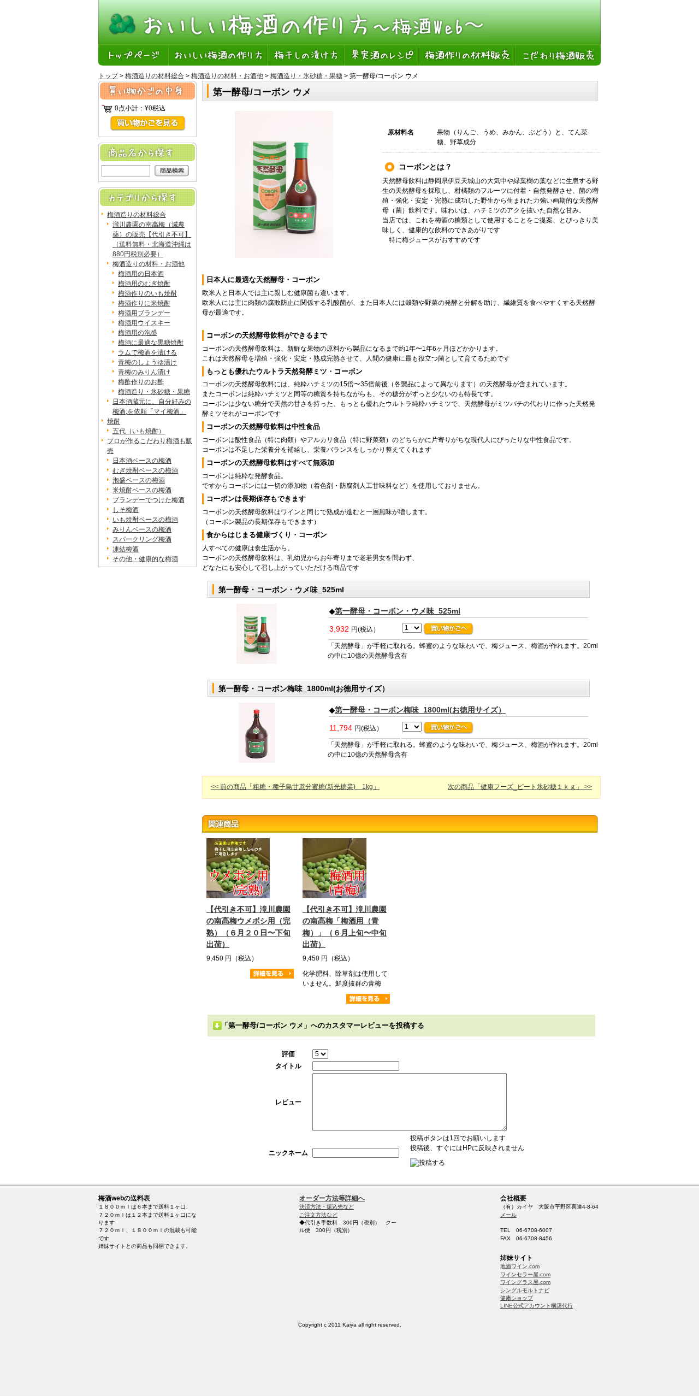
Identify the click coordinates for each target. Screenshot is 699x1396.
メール (508, 1215)
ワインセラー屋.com (525, 1274)
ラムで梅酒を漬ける (147, 352)
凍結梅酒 (125, 549)
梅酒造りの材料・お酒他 (227, 76)
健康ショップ (516, 1298)
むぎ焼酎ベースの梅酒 (145, 470)
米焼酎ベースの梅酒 (141, 490)
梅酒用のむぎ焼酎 (144, 283)
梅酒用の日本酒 (141, 274)
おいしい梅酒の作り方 (218, 55)
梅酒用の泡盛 (137, 333)
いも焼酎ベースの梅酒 (145, 519)
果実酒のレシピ (382, 55)
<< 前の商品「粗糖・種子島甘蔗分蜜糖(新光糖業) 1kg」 (295, 787)
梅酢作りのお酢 (141, 382)
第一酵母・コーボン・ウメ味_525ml (397, 610)
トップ (108, 76)
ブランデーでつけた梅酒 (148, 500)
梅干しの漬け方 (306, 55)
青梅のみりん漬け (144, 372)
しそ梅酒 (125, 510)
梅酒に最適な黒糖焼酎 (150, 342)
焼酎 (113, 421)
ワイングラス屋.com (525, 1282)
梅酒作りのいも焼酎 (147, 293)
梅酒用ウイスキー (144, 323)
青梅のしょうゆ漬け (147, 362)
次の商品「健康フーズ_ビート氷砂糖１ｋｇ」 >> (520, 787)
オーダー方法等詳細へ (332, 1198)
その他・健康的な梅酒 (145, 559)
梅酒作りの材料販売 (468, 55)
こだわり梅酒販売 (558, 55)
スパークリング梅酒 (141, 539)
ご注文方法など (318, 1215)
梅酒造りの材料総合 (154, 76)
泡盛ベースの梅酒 (138, 480)
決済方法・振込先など (326, 1207)
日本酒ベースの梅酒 (141, 460)
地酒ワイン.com (520, 1266)
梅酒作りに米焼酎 (144, 303)
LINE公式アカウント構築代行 (536, 1306)
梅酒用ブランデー (144, 313)
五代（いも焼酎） (138, 431)
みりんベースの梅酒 (141, 529)
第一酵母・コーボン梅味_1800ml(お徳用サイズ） (420, 709)
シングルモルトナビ (524, 1290)
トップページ (133, 55)
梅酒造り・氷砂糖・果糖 (306, 76)
